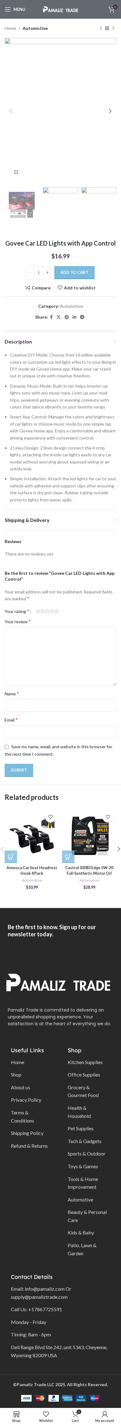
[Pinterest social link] (67, 317)
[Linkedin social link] (74, 317)
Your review (18, 621)
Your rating (17, 611)
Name (12, 693)
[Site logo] (60, 9)
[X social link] (59, 317)
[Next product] (113, 28)
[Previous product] (101, 28)
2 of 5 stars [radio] (42, 611)
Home (10, 28)
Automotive (35, 28)
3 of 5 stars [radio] (47, 611)
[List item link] (31, 1062)
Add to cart (74, 272)
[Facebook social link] (51, 317)
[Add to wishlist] (50, 817)
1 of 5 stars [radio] (38, 611)
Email (11, 719)
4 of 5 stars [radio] (52, 611)
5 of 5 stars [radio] (56, 611)
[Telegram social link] (82, 317)
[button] (11, 857)
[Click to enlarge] (16, 172)
